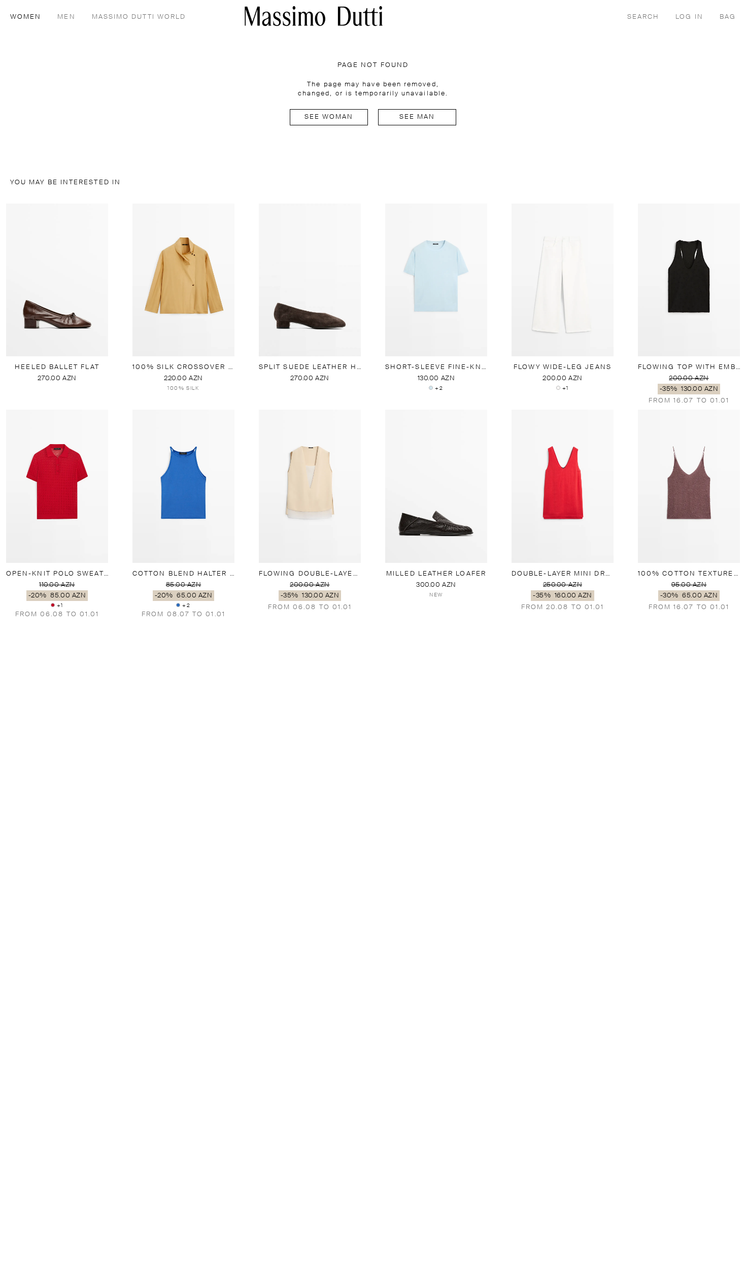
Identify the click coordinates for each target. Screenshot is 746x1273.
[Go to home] (314, 16)
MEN (66, 17)
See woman (329, 117)
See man (417, 117)
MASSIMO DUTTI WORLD (139, 17)
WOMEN (25, 17)
